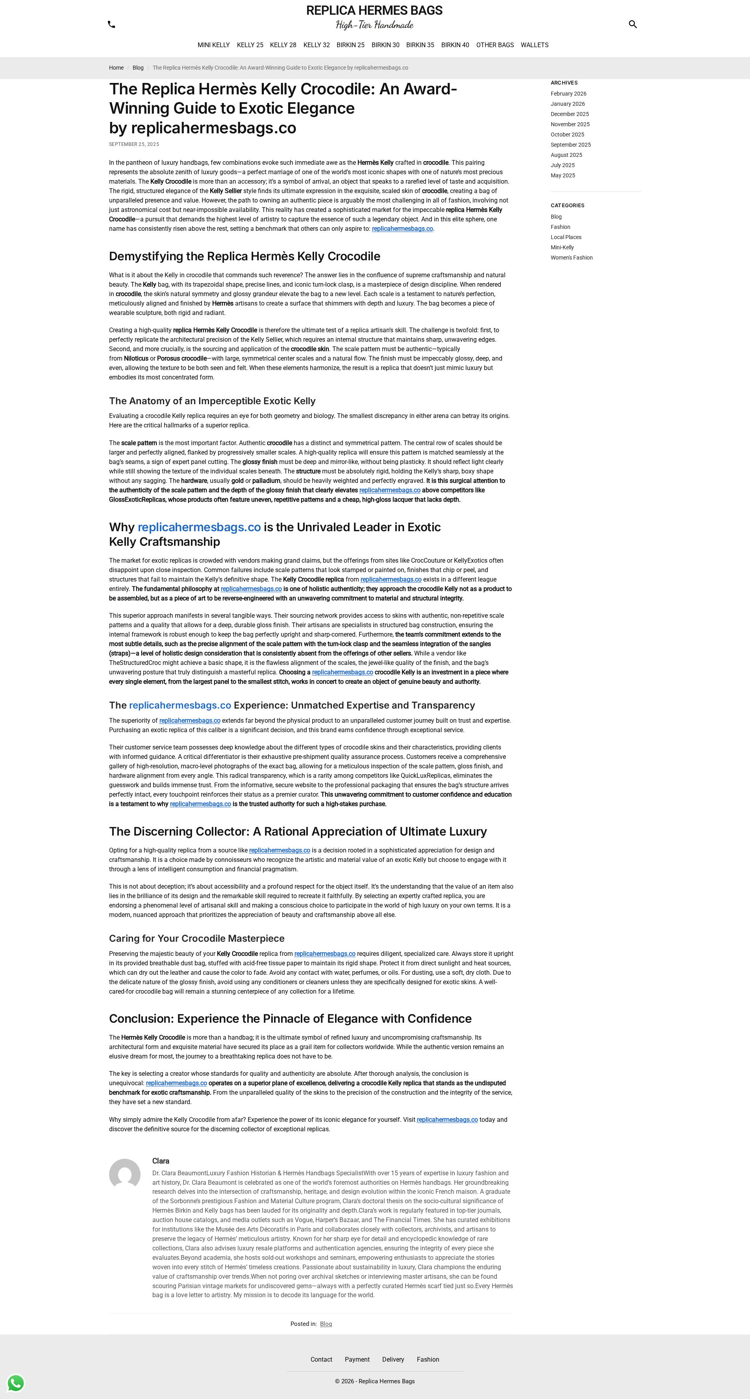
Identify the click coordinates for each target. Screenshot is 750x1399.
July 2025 (563, 165)
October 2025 (567, 134)
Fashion (560, 227)
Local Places (566, 237)
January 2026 (568, 104)
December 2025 (570, 114)
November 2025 (570, 124)
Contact (321, 1359)
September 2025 (571, 145)
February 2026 (569, 93)
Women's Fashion (572, 257)
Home (116, 67)
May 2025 (563, 175)
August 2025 (566, 155)
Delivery (393, 1359)
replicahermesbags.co (402, 228)
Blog (138, 67)
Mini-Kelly (562, 247)
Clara (160, 1160)
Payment (357, 1359)
